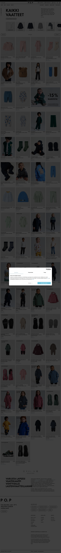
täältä (48, 278)
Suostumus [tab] (16, 272)
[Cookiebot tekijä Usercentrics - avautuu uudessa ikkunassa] (47, 269)
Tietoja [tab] (45, 272)
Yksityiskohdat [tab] (30, 272)
